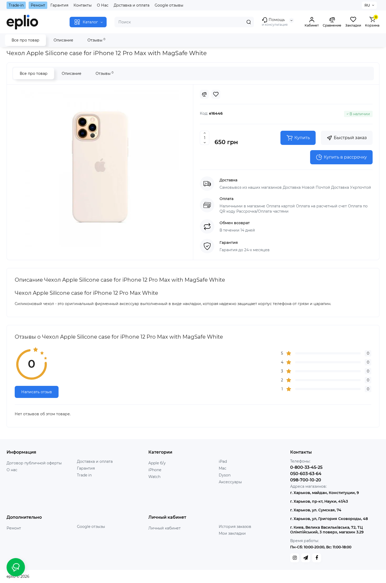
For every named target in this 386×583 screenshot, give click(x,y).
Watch (154, 476)
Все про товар (25, 40)
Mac (222, 468)
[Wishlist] (215, 94)
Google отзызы (91, 526)
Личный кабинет (164, 528)
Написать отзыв (36, 392)
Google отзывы (169, 5)
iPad (223, 461)
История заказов (235, 526)
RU (367, 5)
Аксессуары (230, 482)
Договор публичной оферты (34, 463)
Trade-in (16, 5)
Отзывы (96, 40)
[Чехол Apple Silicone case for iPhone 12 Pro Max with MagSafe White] (100, 168)
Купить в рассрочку (345, 157)
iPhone (154, 470)
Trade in (84, 475)
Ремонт (38, 5)
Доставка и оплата (131, 5)
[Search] (248, 22)
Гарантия (59, 5)
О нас (12, 470)
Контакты (83, 5)
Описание (63, 40)
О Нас (102, 5)
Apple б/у (157, 463)
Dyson (225, 475)
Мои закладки (232, 533)
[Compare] (204, 94)
